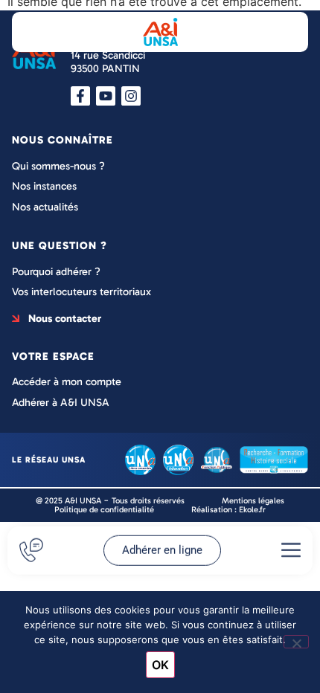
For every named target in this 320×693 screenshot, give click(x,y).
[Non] (296, 641)
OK (160, 664)
